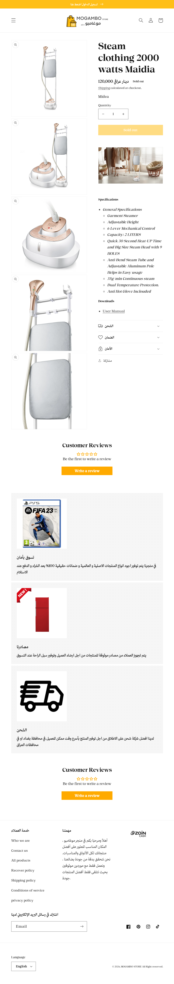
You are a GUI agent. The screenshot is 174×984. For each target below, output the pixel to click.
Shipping (104, 88)
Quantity (104, 105)
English (21, 966)
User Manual (114, 311)
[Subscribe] (82, 926)
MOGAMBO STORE (131, 966)
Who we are (20, 841)
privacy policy (22, 900)
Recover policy (22, 870)
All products (20, 860)
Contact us (19, 851)
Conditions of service (27, 890)
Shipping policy (23, 880)
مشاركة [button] (107, 361)
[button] (13, 20)
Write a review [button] (87, 471)
